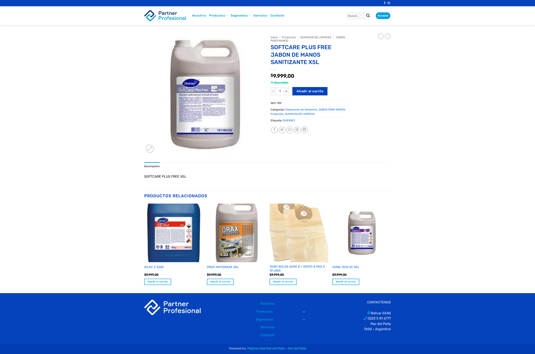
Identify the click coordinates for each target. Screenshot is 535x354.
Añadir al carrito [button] (158, 281)
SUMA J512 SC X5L (345, 267)
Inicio (274, 37)
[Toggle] (304, 311)
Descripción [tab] (152, 166)
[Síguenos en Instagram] (388, 3)
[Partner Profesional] (172, 307)
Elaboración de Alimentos (301, 109)
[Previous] (144, 248)
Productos (217, 15)
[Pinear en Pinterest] (297, 130)
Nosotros (199, 15)
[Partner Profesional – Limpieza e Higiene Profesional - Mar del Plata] (165, 15)
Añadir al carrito (310, 91)
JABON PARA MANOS (331, 109)
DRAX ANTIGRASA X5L (223, 267)
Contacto (277, 15)
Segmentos (239, 15)
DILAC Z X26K (154, 267)
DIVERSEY (289, 120)
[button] (150, 149)
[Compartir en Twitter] (282, 130)
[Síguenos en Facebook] (384, 3)
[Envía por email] (289, 130)
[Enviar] (368, 15)
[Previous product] (388, 36)
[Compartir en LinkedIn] (304, 130)
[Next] (390, 248)
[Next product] (380, 36)
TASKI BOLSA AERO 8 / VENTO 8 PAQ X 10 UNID (297, 268)
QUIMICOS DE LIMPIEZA (315, 37)
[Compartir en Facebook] (274, 130)
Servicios (260, 15)
